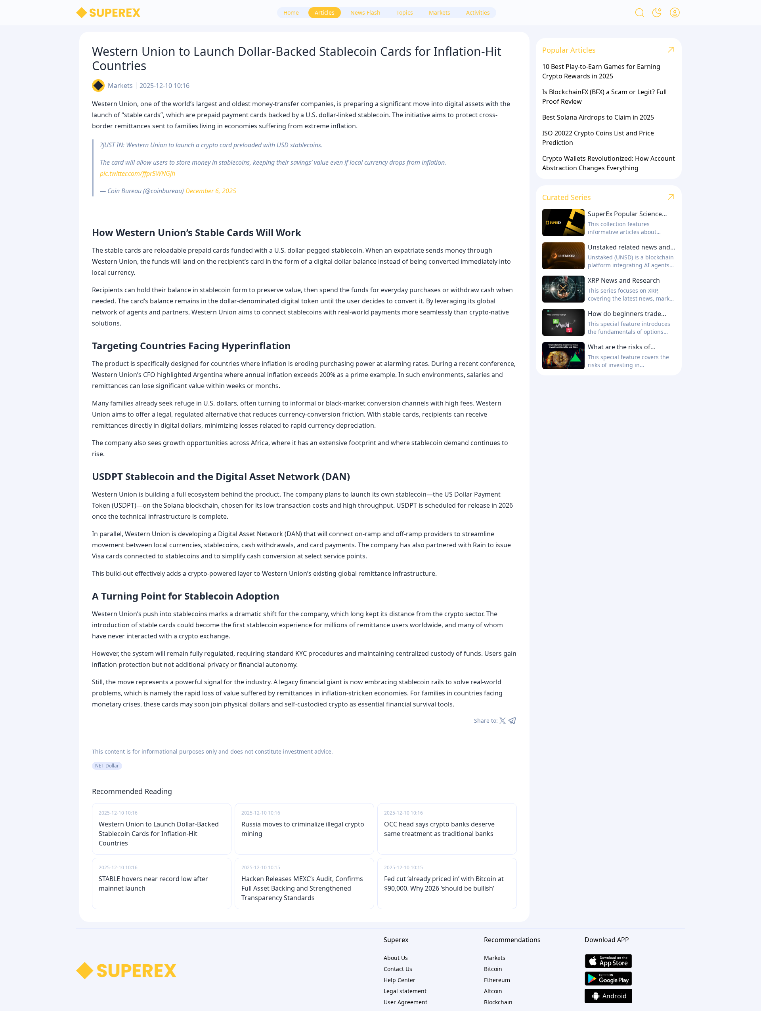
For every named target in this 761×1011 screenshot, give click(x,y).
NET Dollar (107, 765)
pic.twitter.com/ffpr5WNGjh (137, 173)
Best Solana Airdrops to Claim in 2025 (598, 117)
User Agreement (405, 1002)
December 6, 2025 (210, 191)
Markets (120, 85)
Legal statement (405, 991)
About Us (396, 957)
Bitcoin (493, 969)
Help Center (399, 980)
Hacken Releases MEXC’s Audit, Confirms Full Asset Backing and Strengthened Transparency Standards (302, 888)
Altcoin (493, 991)
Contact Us (398, 969)
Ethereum (497, 980)
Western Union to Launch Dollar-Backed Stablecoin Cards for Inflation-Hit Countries (159, 833)
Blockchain (498, 1002)
